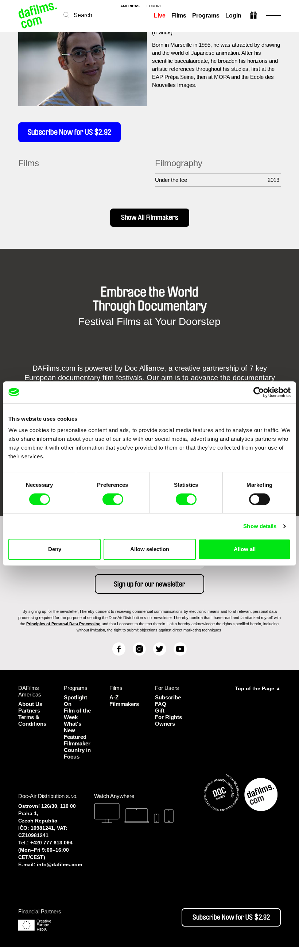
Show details (259, 526)
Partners (29, 710)
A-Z (114, 697)
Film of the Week (77, 713)
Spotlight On (75, 700)
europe (154, 6)
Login (233, 15)
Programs (206, 15)
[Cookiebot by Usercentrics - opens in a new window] (259, 392)
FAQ (160, 704)
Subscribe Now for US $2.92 (69, 132)
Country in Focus (77, 753)
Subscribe (168, 697)
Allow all (245, 549)
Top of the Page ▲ (258, 688)
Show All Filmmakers (149, 217)
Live (160, 15)
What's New (72, 727)
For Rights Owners (168, 720)
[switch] (112, 499)
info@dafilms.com (59, 864)
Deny (54, 549)
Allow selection (149, 549)
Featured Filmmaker (77, 740)
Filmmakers (124, 704)
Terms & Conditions (32, 720)
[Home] (38, 15)
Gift (159, 710)
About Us (30, 704)
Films (178, 15)
